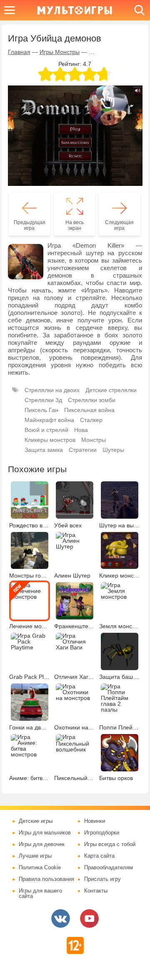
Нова (81, 430)
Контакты (96, 891)
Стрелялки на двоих (52, 390)
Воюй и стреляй (46, 430)
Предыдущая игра (29, 225)
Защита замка (44, 450)
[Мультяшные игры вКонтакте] (60, 918)
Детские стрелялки (111, 390)
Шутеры (113, 450)
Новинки (94, 821)
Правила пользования (46, 879)
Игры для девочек (42, 844)
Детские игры (35, 821)
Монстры (93, 440)
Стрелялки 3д (43, 400)
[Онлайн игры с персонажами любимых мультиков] (74, 10)
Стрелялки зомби (91, 400)
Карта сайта (99, 856)
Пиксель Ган (41, 410)
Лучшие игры (35, 856)
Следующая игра (119, 225)
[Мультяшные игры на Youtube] (89, 918)
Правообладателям (108, 868)
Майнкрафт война (49, 420)
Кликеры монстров (50, 440)
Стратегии (83, 450)
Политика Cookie (40, 868)
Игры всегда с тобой (109, 844)
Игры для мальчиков (45, 833)
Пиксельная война (89, 410)
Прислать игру (102, 879)
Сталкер (91, 420)
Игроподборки (101, 833)
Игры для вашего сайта (40, 893)
